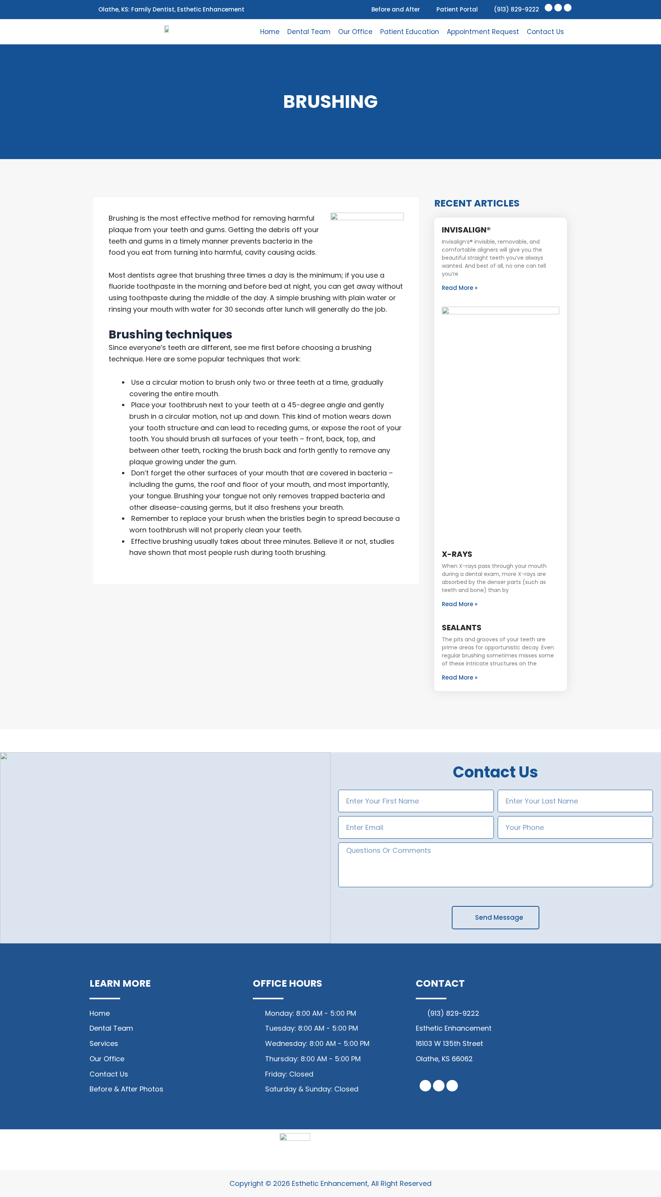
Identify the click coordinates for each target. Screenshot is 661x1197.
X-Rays (457, 554)
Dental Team (308, 31)
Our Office (355, 31)
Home (270, 31)
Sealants (462, 627)
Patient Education (409, 31)
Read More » (459, 288)
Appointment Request (483, 31)
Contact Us (545, 31)
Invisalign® (466, 229)
